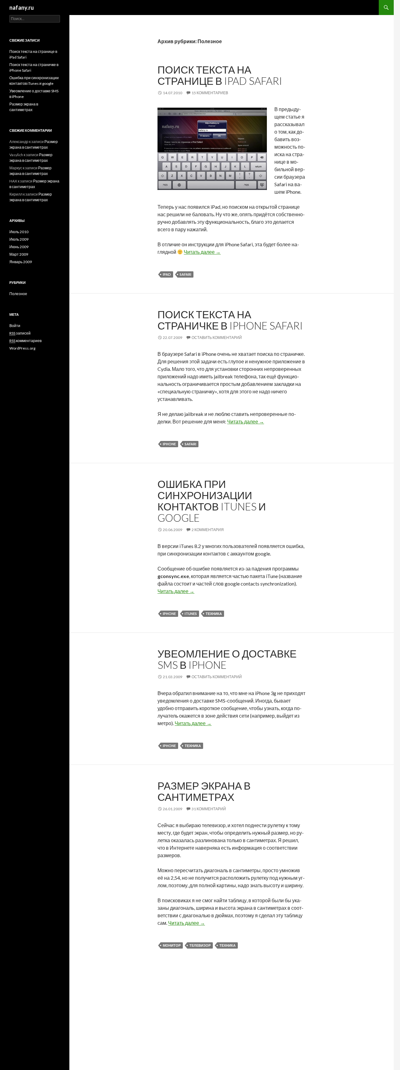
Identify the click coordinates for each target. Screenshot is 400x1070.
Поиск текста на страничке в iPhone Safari (230, 320)
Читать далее (202, 252)
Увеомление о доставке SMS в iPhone (227, 659)
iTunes (191, 614)
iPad (167, 274)
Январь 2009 (20, 261)
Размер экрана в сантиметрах (204, 791)
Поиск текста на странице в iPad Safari (220, 75)
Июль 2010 (18, 231)
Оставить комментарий (217, 337)
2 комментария (208, 529)
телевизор (200, 945)
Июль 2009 (18, 239)
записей (20, 333)
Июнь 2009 (18, 246)
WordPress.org (22, 348)
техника (214, 614)
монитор (172, 945)
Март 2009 (18, 254)
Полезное (18, 293)
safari (185, 274)
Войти (14, 325)
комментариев (25, 340)
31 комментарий (209, 808)
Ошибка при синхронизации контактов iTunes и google (212, 501)
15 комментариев (210, 92)
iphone (169, 444)
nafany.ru (21, 7)
